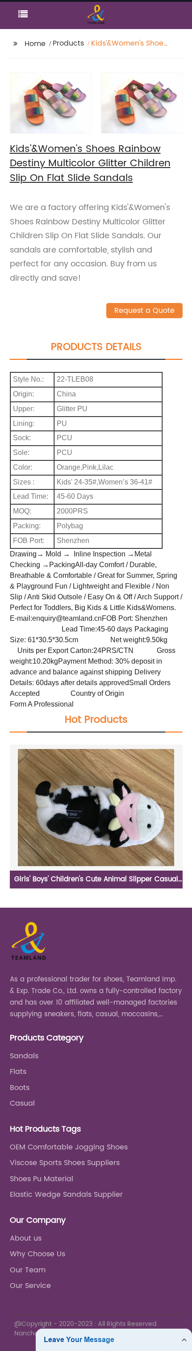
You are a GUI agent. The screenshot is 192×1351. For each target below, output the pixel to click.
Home (35, 44)
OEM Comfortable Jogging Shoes (69, 1147)
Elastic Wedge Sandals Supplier (66, 1194)
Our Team (28, 1270)
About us (26, 1238)
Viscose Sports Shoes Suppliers (65, 1162)
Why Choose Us (37, 1254)
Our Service (30, 1286)
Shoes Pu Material (41, 1179)
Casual (22, 1103)
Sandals (24, 1056)
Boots (19, 1087)
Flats (18, 1071)
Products (68, 43)
